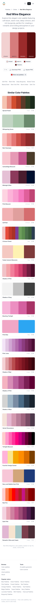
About (3, 574)
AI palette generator (26, 567)
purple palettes (15, 584)
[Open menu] (33, 3)
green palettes (15, 581)
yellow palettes (16, 587)
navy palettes (26, 589)
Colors (3, 569)
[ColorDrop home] (4, 3)
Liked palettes (5, 572)
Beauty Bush (5, 84)
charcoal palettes (28, 592)
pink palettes (5, 584)
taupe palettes (15, 589)
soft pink (4, 81)
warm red (12, 81)
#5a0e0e (19, 64)
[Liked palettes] (25, 3)
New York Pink (15, 84)
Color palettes (5, 567)
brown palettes (25, 581)
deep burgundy (21, 81)
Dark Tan (32, 84)
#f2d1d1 (10, 61)
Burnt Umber (24, 84)
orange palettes (6, 587)
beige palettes (5, 589)
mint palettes (17, 592)
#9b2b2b (28, 61)
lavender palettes (6, 592)
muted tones (31, 81)
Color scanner (24, 569)
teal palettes (26, 587)
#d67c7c (19, 61)
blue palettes (5, 581)
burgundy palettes (6, 594)
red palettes (24, 584)
